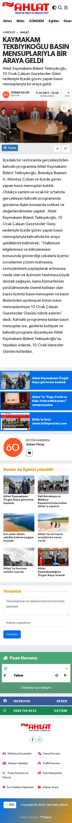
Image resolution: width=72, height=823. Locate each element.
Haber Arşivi (51, 787)
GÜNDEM (36, 21)
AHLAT (24, 32)
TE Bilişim (46, 817)
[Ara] (60, 8)
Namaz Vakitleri (18, 763)
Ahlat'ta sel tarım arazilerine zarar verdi (50, 537)
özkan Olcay (35, 444)
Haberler (9, 32)
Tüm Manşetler (52, 773)
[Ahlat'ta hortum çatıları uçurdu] (18, 557)
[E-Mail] (29, 453)
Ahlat (7, 21)
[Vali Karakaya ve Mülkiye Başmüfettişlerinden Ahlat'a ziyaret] (53, 484)
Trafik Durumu (51, 763)
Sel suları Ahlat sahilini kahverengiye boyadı (18, 537)
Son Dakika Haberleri (20, 787)
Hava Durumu (51, 753)
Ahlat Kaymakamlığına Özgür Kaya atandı (51, 572)
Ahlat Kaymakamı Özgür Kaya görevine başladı (18, 500)
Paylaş (12, 147)
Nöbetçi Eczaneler (20, 753)
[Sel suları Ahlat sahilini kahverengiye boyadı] (18, 522)
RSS (11, 804)
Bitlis (20, 21)
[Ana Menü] (66, 8)
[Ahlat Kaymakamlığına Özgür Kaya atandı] (53, 557)
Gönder (12, 634)
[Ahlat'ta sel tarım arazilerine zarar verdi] (53, 522)
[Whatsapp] (39, 740)
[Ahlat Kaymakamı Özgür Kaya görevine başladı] (18, 484)
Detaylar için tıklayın (36, 687)
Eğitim (54, 21)
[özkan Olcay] (13, 447)
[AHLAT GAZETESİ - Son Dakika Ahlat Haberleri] (26, 8)
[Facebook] (32, 740)
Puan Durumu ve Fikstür (16, 775)
